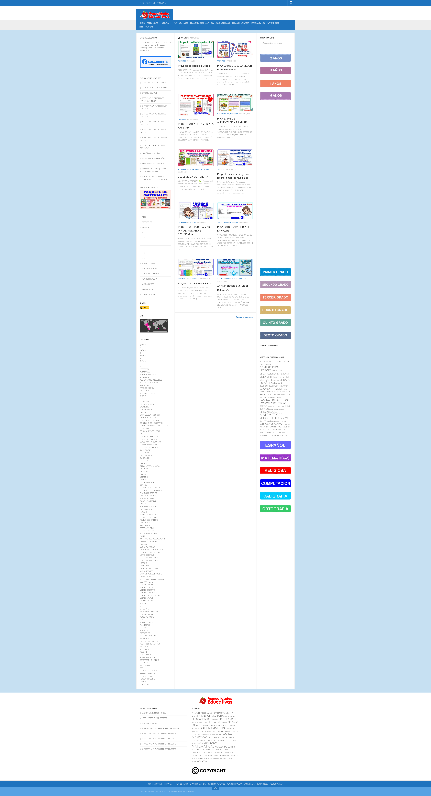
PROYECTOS (182, 61)
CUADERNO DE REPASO (220, 23)
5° (144, 253)
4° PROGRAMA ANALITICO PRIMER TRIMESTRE (159, 744)
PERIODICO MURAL (147, 614)
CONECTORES (145, 428)
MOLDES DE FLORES (147, 587)
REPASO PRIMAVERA (240, 23)
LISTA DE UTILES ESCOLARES (151, 552)
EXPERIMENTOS (146, 509)
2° (144, 238)
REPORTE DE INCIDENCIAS (149, 660)
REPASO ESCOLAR (147, 655)
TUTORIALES (144, 684)
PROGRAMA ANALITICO (148, 636)
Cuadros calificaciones (148, 445)
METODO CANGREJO (147, 585)
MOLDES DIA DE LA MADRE (150, 595)
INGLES (142, 536)
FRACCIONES (145, 523)
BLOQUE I (143, 396)
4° (144, 248)
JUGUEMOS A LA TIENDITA (193, 176)
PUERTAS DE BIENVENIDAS (150, 644)
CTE (141, 434)
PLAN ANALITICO (284, 427)
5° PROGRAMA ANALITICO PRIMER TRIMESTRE (159, 739)
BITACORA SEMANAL (149, 93)
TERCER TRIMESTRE (147, 679)
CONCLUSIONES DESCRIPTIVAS (152, 423)
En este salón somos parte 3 (153, 163)
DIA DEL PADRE (145, 461)
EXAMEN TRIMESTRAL (148, 501)
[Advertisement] (275, 184)
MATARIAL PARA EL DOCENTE (151, 574)
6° (144, 258)
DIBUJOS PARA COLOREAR (150, 466)
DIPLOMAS (144, 477)
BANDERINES (145, 391)
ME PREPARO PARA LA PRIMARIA (152, 579)
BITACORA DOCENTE (147, 393)
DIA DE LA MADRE (146, 455)
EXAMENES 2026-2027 (199, 23)
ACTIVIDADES (182, 169)
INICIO (142, 3)
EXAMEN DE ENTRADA (148, 496)
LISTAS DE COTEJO (147, 555)
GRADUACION (145, 525)
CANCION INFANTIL (147, 410)
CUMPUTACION (145, 450)
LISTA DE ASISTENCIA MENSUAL (152, 550)
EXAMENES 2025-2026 (148, 507)
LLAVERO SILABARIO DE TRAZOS (154, 83)
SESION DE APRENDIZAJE (149, 671)
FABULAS (143, 512)
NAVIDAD (143, 604)
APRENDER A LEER (147, 385)
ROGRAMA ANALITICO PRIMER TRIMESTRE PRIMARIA (161, 728)
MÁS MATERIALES (223, 114)
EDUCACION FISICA (147, 482)
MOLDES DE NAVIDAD (201, 750)
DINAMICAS (144, 472)
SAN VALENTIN (273, 435)
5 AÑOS (234, 279)
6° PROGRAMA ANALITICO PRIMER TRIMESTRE (159, 734)
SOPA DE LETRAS (146, 676)
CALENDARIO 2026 (147, 404)
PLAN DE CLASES (181, 23)
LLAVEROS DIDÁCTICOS (149, 558)
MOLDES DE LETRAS (147, 590)
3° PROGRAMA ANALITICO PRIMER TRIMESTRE (159, 749)
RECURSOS (144, 647)
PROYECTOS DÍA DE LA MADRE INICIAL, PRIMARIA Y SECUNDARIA (195, 231)
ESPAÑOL (143, 485)
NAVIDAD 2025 (273, 23)
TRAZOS (143, 682)
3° (144, 243)
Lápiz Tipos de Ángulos (151, 153)
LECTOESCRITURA (268, 403)
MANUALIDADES (258, 23)
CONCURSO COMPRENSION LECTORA (154, 426)
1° (218, 279)
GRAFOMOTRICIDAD (147, 528)
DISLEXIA (143, 480)
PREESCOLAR (150, 3)
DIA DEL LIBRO (145, 458)
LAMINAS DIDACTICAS (274, 400)
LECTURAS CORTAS (147, 547)
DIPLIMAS (143, 474)
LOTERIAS (143, 563)
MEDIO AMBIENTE (146, 582)
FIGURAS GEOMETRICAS (149, 520)
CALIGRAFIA (144, 407)
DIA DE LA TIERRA (280, 377)
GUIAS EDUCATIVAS (147, 531)
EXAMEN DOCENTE (147, 498)
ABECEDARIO (144, 369)
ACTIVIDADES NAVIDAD (148, 375)
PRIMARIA (160, 3)
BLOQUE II (143, 399)
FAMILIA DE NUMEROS (148, 515)
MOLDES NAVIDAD (146, 27)
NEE (141, 606)
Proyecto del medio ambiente (194, 283)
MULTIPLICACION (266, 424)
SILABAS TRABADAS (147, 674)
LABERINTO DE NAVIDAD (149, 542)
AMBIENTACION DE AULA (149, 383)
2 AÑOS (143, 345)
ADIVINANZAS (145, 377)
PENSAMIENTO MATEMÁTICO (150, 612)
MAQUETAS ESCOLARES (149, 569)
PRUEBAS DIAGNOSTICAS (149, 641)
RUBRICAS (144, 663)
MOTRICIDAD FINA (146, 601)
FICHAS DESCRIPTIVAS (148, 517)
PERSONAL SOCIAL (147, 617)
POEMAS (143, 628)
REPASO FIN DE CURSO (148, 657)
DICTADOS (144, 469)
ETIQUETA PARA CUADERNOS (151, 490)
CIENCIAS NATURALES (148, 418)
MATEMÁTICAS (145, 577)
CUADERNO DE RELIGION (149, 437)
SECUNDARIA (145, 665)
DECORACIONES (146, 453)
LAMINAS (143, 544)
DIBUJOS (143, 463)
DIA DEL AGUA (281, 374)
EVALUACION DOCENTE (148, 493)
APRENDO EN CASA (147, 388)
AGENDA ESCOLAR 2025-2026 (151, 380)
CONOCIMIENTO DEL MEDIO (150, 431)
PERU (142, 620)
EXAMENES (144, 504)
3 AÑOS (222, 279)
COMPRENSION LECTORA (149, 420)
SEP (141, 668)
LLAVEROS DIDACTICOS (149, 560)
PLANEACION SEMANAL (268, 430)
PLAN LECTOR (145, 625)
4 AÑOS (228, 279)
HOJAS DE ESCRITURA (148, 533)
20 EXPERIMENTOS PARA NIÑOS (154, 158)
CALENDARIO (145, 402)
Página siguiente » (244, 317)
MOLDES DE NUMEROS (148, 593)
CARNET (143, 412)
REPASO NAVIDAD (274, 432)
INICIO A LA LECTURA (284, 394)
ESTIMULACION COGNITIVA (150, 488)
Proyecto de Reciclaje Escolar (194, 65)
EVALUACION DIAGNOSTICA (214, 725)
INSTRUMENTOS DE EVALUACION (152, 539)
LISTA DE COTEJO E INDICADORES (154, 88)
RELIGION (143, 652)
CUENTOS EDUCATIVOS (149, 447)
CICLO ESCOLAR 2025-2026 (150, 415)
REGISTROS (144, 649)
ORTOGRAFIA (144, 609)
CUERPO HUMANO (277, 371)
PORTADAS (144, 630)
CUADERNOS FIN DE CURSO (150, 442)
